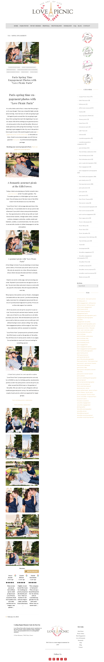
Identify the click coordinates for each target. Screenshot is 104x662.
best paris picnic (91, 299)
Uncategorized (83, 248)
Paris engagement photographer (87, 348)
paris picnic (25, 72)
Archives (79, 283)
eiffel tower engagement (84, 307)
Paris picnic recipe (84, 203)
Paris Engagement (80, 635)
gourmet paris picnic (89, 326)
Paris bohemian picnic (85, 159)
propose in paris (82, 398)
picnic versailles (82, 396)
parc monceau (85, 330)
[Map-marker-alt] (65, 659)
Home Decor (82, 123)
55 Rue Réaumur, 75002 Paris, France (23, 635)
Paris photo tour (93, 361)
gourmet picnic (13, 194)
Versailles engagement (85, 252)
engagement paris (82, 313)
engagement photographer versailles (85, 318)
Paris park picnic (82, 361)
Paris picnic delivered (83, 365)
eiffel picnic (92, 303)
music (79, 330)
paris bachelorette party (84, 332)
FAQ (80, 642)
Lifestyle (81, 134)
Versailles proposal (83, 413)
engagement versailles (84, 321)
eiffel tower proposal (29, 67)
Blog (80, 645)
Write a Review (32, 571)
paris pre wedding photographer (87, 378)
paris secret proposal (83, 384)
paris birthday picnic (83, 342)
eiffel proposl (91, 305)
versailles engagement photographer (84, 406)
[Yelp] (61, 659)
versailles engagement (84, 402)
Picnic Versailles (83, 233)
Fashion (81, 111)
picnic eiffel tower (82, 390)
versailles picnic (82, 411)
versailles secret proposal (85, 415)
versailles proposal (84, 265)
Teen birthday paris (84, 241)
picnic (87, 388)
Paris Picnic (81, 631)
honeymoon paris (83, 127)
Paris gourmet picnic (13, 72)
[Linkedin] (54, 659)
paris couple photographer (86, 163)
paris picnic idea (82, 367)
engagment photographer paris (86, 324)
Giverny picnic (83, 119)
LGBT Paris (82, 130)
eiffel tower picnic (82, 309)
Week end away (83, 277)
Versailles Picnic (83, 261)
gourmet (79, 326)
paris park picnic (83, 188)
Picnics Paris (91, 394)
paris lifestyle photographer (85, 359)
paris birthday (11, 69)
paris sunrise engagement (86, 214)
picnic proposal (81, 394)
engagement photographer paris (86, 315)
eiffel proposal (81, 305)
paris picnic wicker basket (85, 373)
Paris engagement (84, 167)
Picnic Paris (34, 72)
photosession (81, 388)
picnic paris (89, 392)
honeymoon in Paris (83, 328)
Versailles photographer (84, 409)
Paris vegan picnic (84, 218)
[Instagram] (58, 659)
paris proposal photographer (85, 382)
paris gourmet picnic (83, 357)
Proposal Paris (91, 396)
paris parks (82, 191)
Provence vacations (83, 400)
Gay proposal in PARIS (85, 115)
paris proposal (81, 380)
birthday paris (81, 301)
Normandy (80, 640)
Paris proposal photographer (87, 206)
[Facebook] (50, 659)
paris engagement (82, 344)
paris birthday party (83, 340)
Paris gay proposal (82, 355)
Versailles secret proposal (86, 269)
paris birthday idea (82, 338)
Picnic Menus (82, 225)
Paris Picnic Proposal (85, 199)
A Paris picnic (81, 299)
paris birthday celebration (85, 336)
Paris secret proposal (85, 210)
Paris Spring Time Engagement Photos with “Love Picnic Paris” (22, 80)
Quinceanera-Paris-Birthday (87, 237)
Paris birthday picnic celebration (22, 400)
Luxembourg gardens (85, 138)
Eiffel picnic (82, 104)
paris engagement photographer (27, 69)
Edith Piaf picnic (83, 100)
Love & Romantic (80, 638)
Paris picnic (16, 139)
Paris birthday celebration (22, 404)
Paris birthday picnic (84, 155)
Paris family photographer (86, 176)
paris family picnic (84, 180)
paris (91, 330)
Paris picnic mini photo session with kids (86, 370)
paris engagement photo (84, 346)
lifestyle (91, 328)
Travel (80, 244)
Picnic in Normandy (84, 222)
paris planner (81, 375)
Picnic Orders (80, 633)
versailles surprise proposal (86, 273)
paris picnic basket (90, 363)
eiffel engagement (82, 303)
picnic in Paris (93, 390)
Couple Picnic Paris (14, 67)
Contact (81, 647)
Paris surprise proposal (84, 386)
